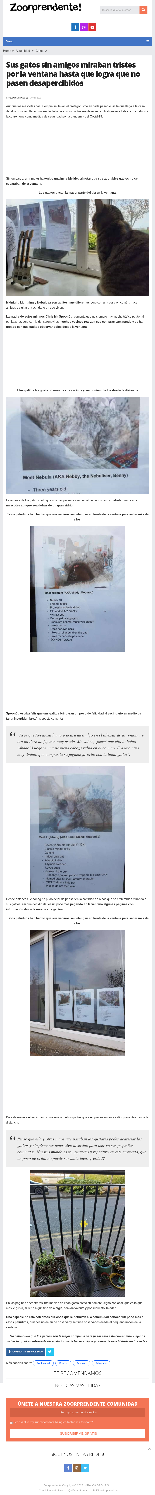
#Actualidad (43, 1363)
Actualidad (23, 50)
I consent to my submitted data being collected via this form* (53, 1422)
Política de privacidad (106, 1490)
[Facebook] (68, 1468)
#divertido (101, 1363)
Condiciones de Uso (51, 1490)
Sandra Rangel (19, 98)
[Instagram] (77, 1468)
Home (7, 50)
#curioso (81, 1363)
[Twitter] (85, 1468)
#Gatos (63, 1363)
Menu (9, 41)
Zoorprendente (52, 1485)
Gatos (39, 50)
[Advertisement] (77, 149)
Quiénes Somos (78, 1490)
